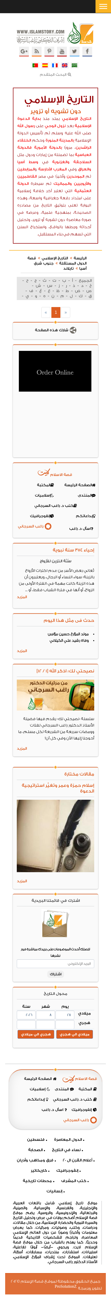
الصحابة (35, 1150)
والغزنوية (60, 162)
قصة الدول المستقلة (56, 261)
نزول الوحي (55, 126)
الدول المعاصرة (68, 1139)
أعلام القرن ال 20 (77, 1160)
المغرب (60, 169)
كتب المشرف (73, 1181)
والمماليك (62, 183)
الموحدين (75, 176)
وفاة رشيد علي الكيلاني (69, 641)
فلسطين (36, 1139)
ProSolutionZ (69, 1286)
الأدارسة (45, 169)
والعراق (84, 169)
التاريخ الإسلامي (76, 119)
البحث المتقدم (53, 75)
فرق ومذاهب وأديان (35, 1160)
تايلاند (68, 269)
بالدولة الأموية (48, 147)
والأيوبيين (82, 183)
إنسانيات (54, 1191)
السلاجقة (82, 162)
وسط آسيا (27, 162)
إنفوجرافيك (67, 1170)
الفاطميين (27, 176)
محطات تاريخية (37, 1181)
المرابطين (26, 169)
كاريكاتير (39, 1170)
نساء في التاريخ (66, 1150)
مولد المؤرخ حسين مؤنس (68, 634)
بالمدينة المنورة (59, 140)
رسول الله (26, 126)
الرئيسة (80, 258)
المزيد (22, 597)
